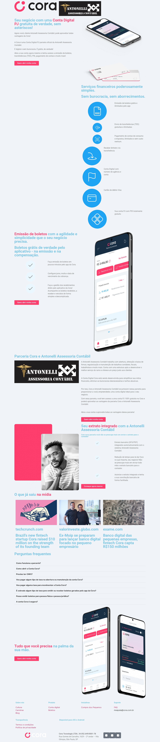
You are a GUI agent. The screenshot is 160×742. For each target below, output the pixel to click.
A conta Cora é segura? (27, 601)
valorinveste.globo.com (79, 529)
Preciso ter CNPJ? (24, 574)
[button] (80, 563)
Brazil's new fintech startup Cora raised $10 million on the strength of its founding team (35, 541)
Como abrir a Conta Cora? (28, 568)
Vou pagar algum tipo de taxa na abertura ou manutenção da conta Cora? (49, 579)
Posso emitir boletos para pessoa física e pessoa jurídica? (42, 596)
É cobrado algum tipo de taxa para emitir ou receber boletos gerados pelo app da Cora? (56, 590)
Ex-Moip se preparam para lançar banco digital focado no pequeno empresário (79, 541)
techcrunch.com (29, 529)
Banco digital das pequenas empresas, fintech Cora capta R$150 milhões (120, 541)
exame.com (113, 529)
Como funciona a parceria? (28, 563)
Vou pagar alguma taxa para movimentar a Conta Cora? (41, 585)
